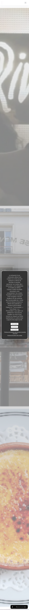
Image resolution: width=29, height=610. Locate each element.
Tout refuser (14, 327)
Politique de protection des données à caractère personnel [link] (15, 332)
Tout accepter (15, 324)
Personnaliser (14, 329)
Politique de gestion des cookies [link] (14, 335)
